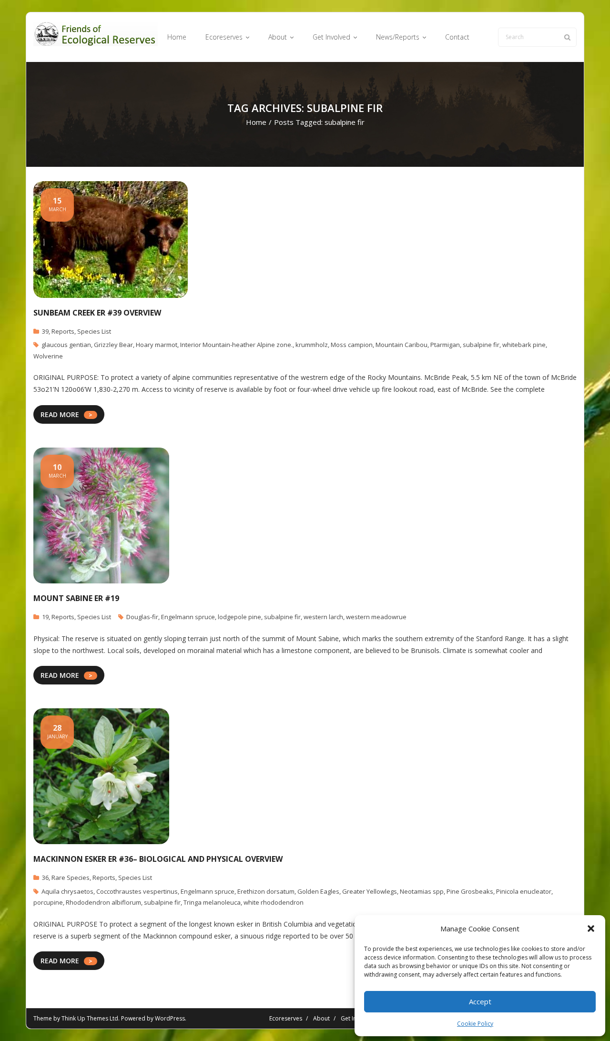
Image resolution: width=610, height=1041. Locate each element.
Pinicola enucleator (523, 891)
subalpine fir (481, 344)
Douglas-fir (142, 616)
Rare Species (70, 877)
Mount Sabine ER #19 (76, 598)
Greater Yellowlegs (369, 891)
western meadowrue (376, 616)
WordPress (170, 1018)
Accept (480, 1001)
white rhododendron (274, 902)
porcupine (48, 902)
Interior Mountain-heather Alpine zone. (236, 344)
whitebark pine (524, 344)
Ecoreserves (285, 1018)
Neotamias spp (422, 891)
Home (256, 122)
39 (45, 331)
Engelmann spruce (188, 616)
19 (45, 616)
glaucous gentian (66, 344)
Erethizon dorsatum (266, 891)
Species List (94, 331)
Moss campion (352, 344)
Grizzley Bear (113, 344)
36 (45, 877)
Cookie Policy (475, 1024)
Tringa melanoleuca (212, 902)
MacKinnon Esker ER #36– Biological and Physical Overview (158, 859)
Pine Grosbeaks (470, 891)
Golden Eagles (318, 891)
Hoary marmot (156, 344)
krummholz (311, 344)
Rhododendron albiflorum (103, 902)
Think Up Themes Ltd (89, 1018)
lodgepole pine (239, 616)
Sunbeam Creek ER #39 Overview (97, 312)
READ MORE (60, 414)
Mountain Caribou (401, 344)
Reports (62, 331)
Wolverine (48, 356)
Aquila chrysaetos (67, 891)
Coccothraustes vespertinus (137, 891)
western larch (323, 616)
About (321, 1018)
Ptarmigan (445, 344)
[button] (591, 928)
